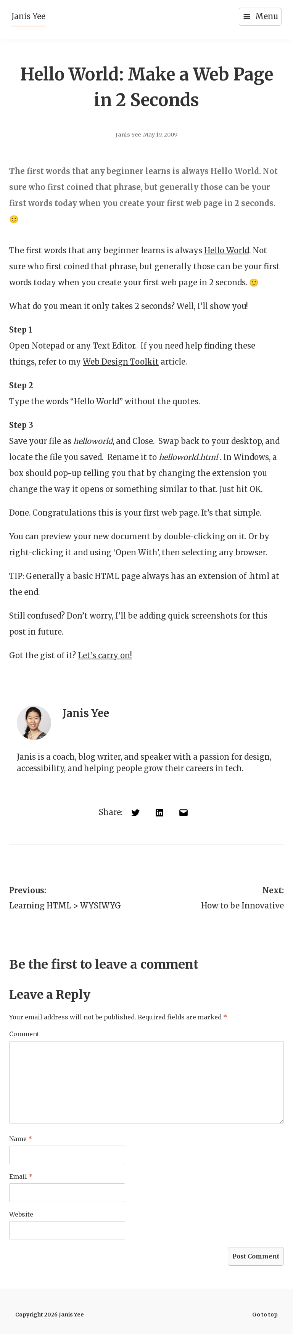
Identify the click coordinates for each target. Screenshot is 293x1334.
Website (21, 1214)
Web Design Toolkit (121, 361)
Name (20, 1139)
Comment (24, 1034)
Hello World (226, 250)
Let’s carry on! (105, 655)
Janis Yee (28, 16)
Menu (266, 16)
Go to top (265, 1314)
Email (20, 1176)
